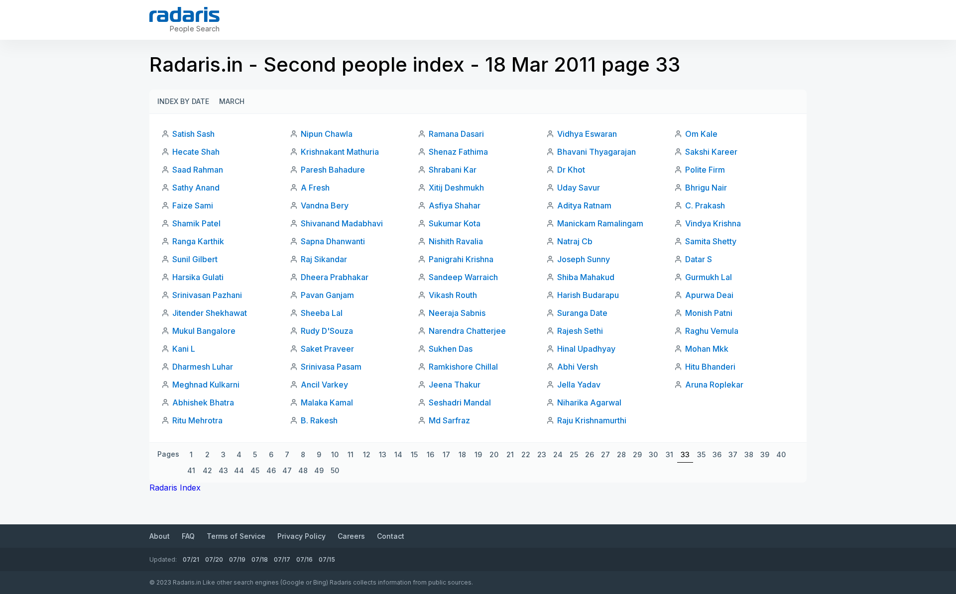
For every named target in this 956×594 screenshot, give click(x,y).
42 (207, 470)
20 (493, 454)
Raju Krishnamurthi (591, 420)
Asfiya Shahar (454, 205)
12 (366, 454)
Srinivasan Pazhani (207, 295)
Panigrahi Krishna (461, 259)
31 (669, 454)
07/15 (327, 559)
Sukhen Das (451, 349)
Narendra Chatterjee (467, 331)
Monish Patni (708, 313)
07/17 (282, 559)
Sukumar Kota (454, 223)
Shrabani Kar (453, 170)
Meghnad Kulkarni (205, 385)
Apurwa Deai (709, 295)
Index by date (183, 101)
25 (574, 454)
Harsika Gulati (198, 277)
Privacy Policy (301, 536)
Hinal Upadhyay (586, 349)
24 (558, 454)
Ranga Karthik (198, 241)
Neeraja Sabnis (457, 313)
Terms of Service (236, 536)
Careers (351, 536)
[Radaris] (184, 14)
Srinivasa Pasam (331, 367)
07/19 (237, 559)
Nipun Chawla (327, 134)
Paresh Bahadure (333, 170)
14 (398, 454)
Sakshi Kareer (711, 152)
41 (191, 470)
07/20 (214, 559)
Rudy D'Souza (327, 331)
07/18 (259, 559)
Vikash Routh (453, 295)
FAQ (188, 536)
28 (621, 454)
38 (748, 454)
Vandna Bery (325, 205)
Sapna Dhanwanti (333, 241)
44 (239, 470)
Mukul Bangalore (204, 331)
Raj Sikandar (324, 259)
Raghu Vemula (711, 331)
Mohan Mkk (706, 349)
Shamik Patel (196, 223)
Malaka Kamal (327, 402)
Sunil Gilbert (195, 259)
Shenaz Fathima (458, 152)
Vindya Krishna (713, 223)
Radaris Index (175, 488)
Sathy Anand (196, 188)
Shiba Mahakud (585, 277)
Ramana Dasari (456, 134)
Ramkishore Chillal (463, 367)
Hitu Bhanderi (710, 367)
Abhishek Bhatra (203, 402)
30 (653, 454)
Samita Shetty (710, 241)
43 (223, 470)
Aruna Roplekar (714, 385)
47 (287, 470)
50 (335, 470)
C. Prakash (705, 205)
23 (541, 454)
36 (717, 454)
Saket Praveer (327, 349)
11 (351, 454)
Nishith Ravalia (456, 241)
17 (446, 454)
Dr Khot (571, 170)
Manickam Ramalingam (600, 223)
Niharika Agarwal (589, 402)
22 (525, 454)
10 (335, 454)
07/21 (191, 559)
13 (382, 454)
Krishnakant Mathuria (340, 152)
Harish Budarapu (588, 295)
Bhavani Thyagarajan (596, 152)
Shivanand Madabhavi (342, 223)
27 (605, 454)
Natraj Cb (575, 241)
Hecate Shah (196, 152)
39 (764, 454)
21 (510, 454)
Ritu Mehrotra (197, 420)
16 (430, 454)
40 (781, 454)
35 (701, 454)
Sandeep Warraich (463, 277)
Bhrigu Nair (706, 188)
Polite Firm (705, 170)
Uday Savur (578, 188)
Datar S (698, 259)
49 (319, 470)
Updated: (163, 559)
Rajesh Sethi (580, 331)
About (159, 536)
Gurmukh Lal (708, 277)
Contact (390, 536)
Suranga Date (582, 313)
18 (462, 454)
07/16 (304, 559)
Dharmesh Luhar (202, 367)
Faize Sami (192, 205)
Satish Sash (193, 134)
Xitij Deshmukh (456, 188)
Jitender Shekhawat (209, 313)
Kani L (183, 349)
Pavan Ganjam (327, 295)
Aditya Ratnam (584, 205)
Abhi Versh (577, 367)
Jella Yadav (578, 385)
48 (303, 470)
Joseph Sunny (583, 259)
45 (254, 470)
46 (271, 470)
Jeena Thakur (454, 385)
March (231, 101)
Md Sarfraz (449, 420)
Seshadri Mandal (460, 402)
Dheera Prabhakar (334, 277)
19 (478, 454)
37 (732, 454)
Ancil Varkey (324, 385)
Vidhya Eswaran (587, 134)
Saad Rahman (197, 170)
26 (589, 454)
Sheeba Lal (322, 313)
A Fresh (315, 188)
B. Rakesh (319, 420)
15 (414, 454)
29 (637, 454)
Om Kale (701, 134)
